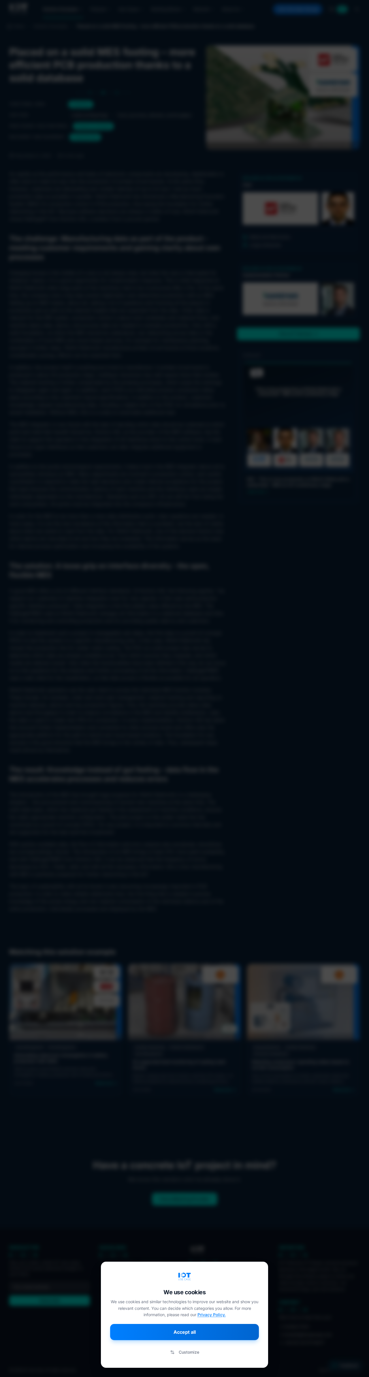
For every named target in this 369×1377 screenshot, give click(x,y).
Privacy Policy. (211, 1314)
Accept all (185, 1332)
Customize (189, 1352)
